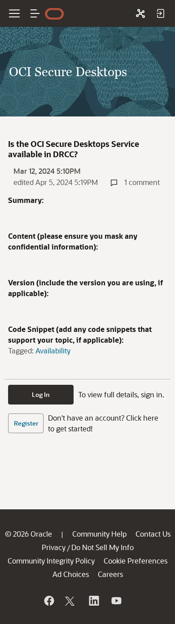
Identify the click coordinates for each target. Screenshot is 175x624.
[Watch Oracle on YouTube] (116, 600)
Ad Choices (70, 574)
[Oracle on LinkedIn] (93, 600)
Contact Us (153, 533)
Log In (41, 394)
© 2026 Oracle (28, 533)
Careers (110, 574)
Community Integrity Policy (51, 560)
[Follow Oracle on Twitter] (71, 600)
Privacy (54, 547)
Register (26, 423)
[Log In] (160, 13)
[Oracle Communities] (140, 13)
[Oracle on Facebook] (48, 600)
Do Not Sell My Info (102, 547)
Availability (52, 350)
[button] (35, 13)
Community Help (99, 533)
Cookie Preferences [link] (135, 560)
